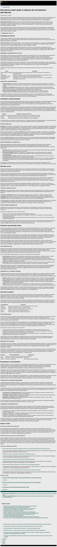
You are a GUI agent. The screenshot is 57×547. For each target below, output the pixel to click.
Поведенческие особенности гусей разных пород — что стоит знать (20, 508)
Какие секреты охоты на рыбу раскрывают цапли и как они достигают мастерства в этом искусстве (26, 448)
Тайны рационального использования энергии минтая (17, 507)
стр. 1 (4, 540)
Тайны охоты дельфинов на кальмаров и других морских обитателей (20, 506)
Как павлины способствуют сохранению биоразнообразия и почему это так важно (23, 526)
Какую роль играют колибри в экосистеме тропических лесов (18, 509)
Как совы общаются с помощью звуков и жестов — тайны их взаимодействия (22, 528)
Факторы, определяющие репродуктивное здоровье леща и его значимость (21, 516)
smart (5, 15)
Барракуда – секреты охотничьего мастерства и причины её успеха (19, 453)
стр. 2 (4, 541)
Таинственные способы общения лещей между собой (16, 487)
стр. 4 (4, 543)
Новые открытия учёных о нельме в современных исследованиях (19, 511)
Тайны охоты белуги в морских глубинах (13, 510)
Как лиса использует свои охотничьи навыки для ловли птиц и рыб (19, 459)
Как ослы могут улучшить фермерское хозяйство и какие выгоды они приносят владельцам (26, 517)
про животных (6, 7)
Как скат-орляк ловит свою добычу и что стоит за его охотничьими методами (21, 464)
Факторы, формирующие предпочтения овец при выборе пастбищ (19, 514)
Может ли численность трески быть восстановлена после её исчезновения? (22, 482)
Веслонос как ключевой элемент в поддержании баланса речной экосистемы (22, 477)
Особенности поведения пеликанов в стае (13, 515)
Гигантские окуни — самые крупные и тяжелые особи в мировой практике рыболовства (24, 530)
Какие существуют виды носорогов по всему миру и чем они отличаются (21, 513)
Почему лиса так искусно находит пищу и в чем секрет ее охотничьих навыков (21, 469)
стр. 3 (4, 542)
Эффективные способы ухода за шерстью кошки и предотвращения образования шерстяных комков (27, 524)
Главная (4, 538)
